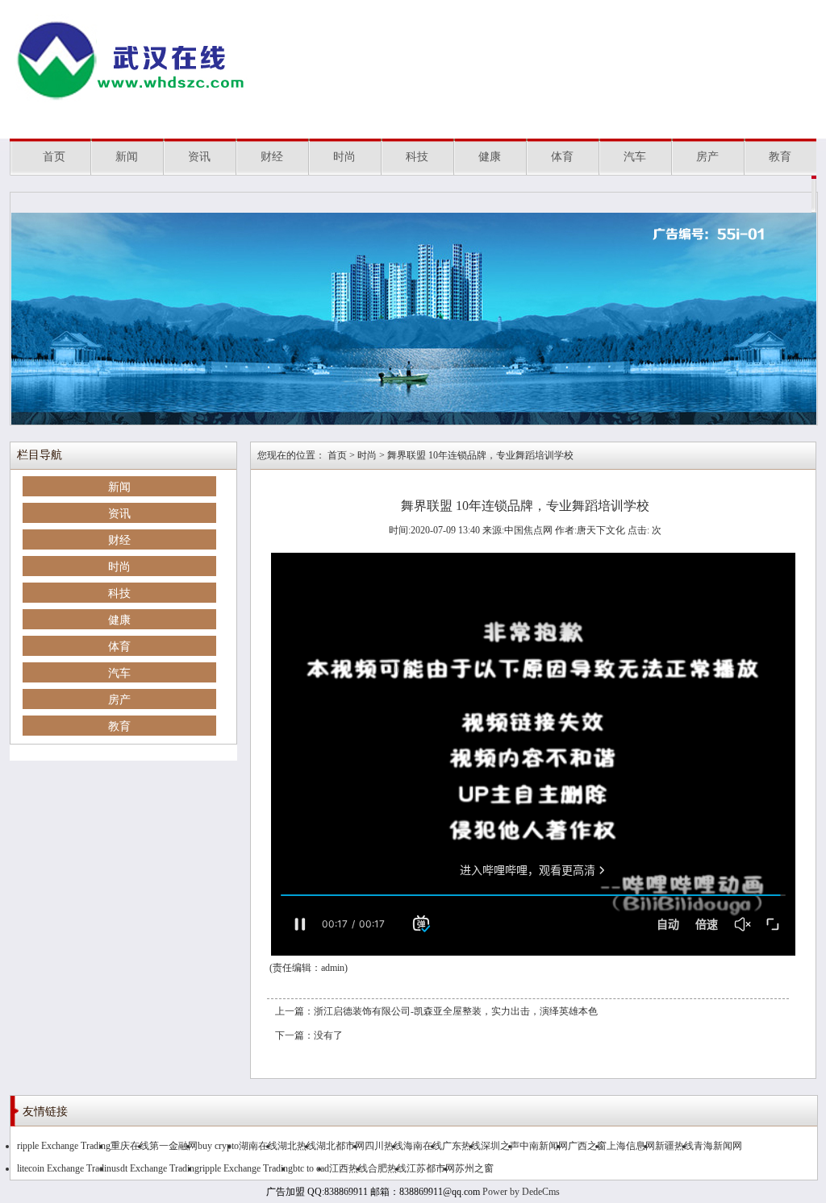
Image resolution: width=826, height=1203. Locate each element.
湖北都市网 (340, 1145)
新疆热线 (674, 1145)
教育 (780, 157)
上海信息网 (631, 1145)
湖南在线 (258, 1145)
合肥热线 (387, 1168)
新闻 (126, 157)
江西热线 (348, 1168)
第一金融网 (173, 1145)
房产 (707, 157)
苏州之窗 (474, 1168)
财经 (272, 157)
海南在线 (422, 1145)
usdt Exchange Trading (155, 1168)
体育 (562, 157)
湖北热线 (296, 1145)
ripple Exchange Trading (64, 1145)
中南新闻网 (543, 1145)
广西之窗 (587, 1145)
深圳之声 (500, 1145)
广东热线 (461, 1145)
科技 (417, 157)
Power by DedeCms (521, 1191)
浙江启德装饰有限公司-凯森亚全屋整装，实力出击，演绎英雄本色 (456, 1011)
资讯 (199, 157)
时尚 (344, 157)
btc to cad (311, 1168)
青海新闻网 (718, 1145)
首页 (54, 157)
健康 (489, 157)
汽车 (635, 157)
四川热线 (384, 1145)
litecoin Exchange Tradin (64, 1168)
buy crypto (218, 1145)
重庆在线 (130, 1145)
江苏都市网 (431, 1168)
